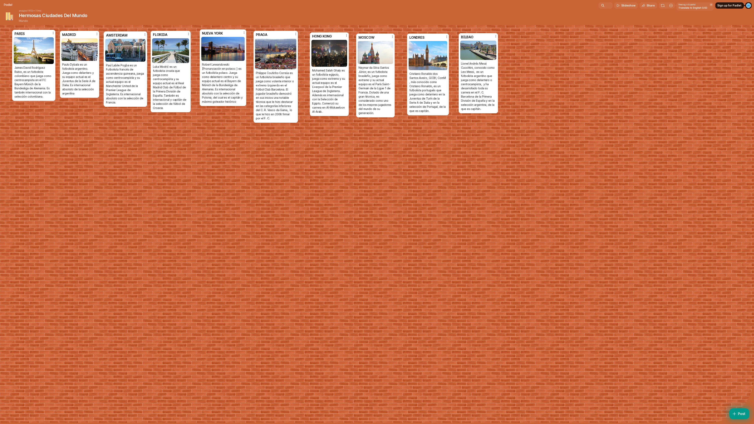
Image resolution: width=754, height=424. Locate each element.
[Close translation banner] (711, 4)
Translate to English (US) (692, 7)
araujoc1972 (26, 10)
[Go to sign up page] (748, 5)
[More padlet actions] (671, 5)
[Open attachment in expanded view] (478, 50)
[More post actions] (496, 36)
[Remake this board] (663, 5)
